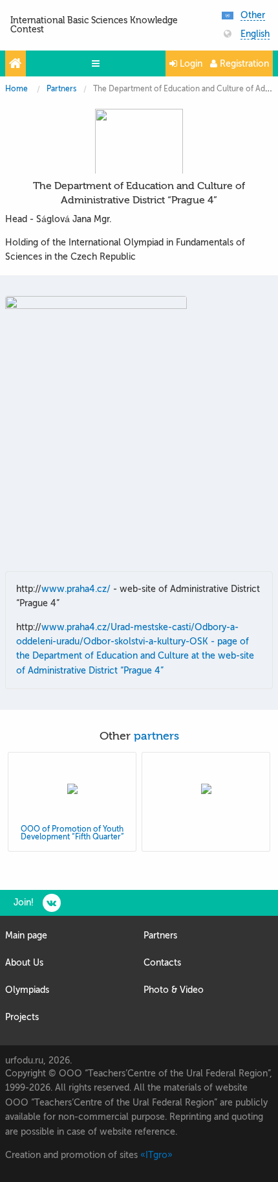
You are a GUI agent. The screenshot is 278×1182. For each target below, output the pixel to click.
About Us (24, 963)
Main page (26, 935)
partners (156, 736)
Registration (243, 64)
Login (189, 64)
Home (16, 88)
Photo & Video (174, 990)
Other (253, 15)
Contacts (162, 963)
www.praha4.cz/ (76, 589)
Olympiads (27, 990)
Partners (61, 88)
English (255, 34)
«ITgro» (156, 1155)
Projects (22, 1017)
